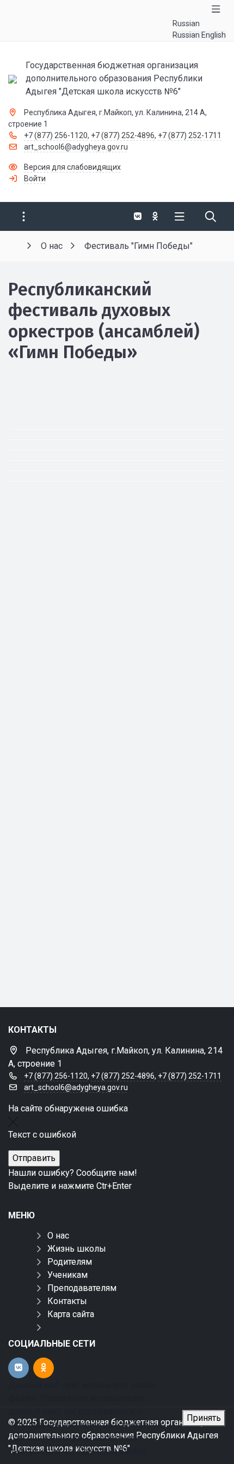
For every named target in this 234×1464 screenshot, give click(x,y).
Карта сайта (70, 1314)
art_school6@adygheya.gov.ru (76, 146)
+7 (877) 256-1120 (56, 135)
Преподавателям (81, 1288)
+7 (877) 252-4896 (123, 135)
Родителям (69, 1262)
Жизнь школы (76, 1248)
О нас (58, 1235)
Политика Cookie (112, 1450)
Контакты (67, 1301)
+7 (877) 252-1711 (189, 135)
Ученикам (67, 1275)
